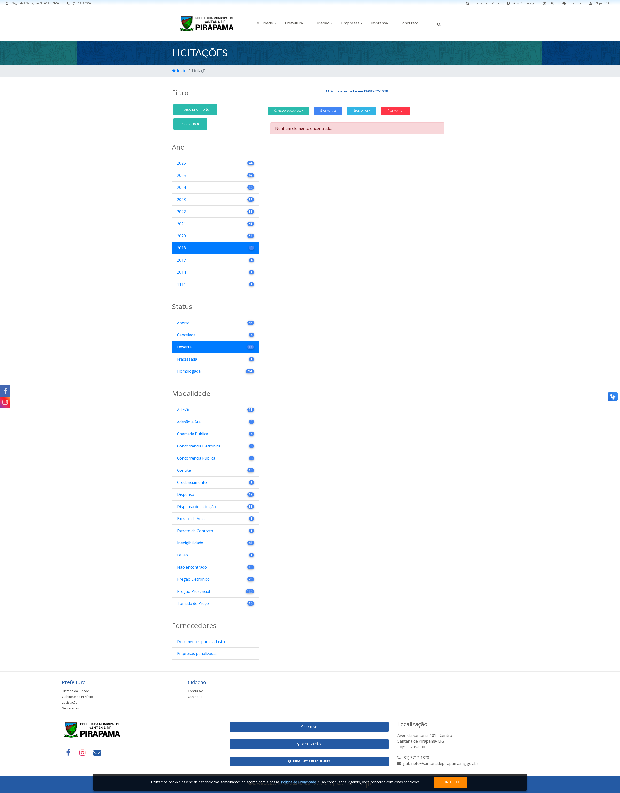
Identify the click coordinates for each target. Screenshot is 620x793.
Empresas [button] (350, 23)
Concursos (409, 23)
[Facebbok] (68, 752)
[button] (439, 23)
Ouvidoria (195, 696)
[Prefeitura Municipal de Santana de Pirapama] (208, 23)
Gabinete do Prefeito (77, 696)
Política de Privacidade (298, 782)
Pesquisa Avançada (290, 110)
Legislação (70, 702)
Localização (310, 744)
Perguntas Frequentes (310, 761)
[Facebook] (5, 391)
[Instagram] (5, 402)
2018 (189, 124)
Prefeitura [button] (294, 23)
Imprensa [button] (380, 23)
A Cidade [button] (265, 23)
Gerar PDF (396, 110)
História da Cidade (75, 691)
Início (181, 70)
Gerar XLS (329, 110)
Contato (311, 726)
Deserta (194, 110)
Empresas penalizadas (197, 653)
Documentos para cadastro (201, 641)
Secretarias (70, 708)
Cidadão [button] (323, 23)
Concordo (450, 782)
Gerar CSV (363, 110)
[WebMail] (97, 752)
